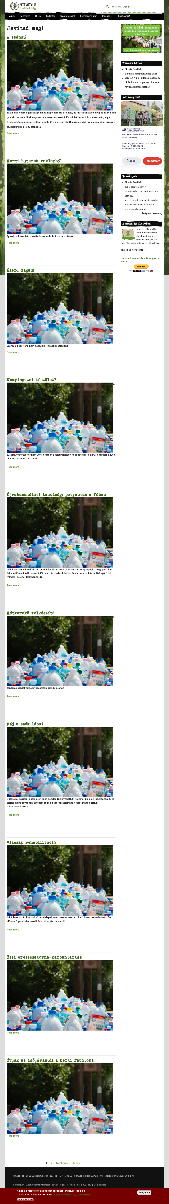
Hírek (38, 16)
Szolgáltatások (67, 16)
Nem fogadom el (25, 1199)
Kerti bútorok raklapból (34, 161)
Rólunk (11, 16)
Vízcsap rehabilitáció (31, 842)
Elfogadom (144, 1192)
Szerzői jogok (58, 1185)
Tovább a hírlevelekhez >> (133, 250)
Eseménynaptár (88, 16)
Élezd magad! (20, 270)
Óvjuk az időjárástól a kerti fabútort (50, 1060)
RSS (84, 1185)
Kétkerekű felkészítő (31, 613)
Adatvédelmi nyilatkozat (38, 1185)
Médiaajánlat (74, 1185)
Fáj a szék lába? (25, 724)
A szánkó (16, 37)
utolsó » (76, 1163)
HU (89, 1185)
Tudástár (50, 16)
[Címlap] (23, 6)
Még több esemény (152, 213)
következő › (62, 1163)
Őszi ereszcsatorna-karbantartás (44, 957)
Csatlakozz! (124, 16)
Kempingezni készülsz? (31, 379)
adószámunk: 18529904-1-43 (119, 1176)
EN (95, 1185)
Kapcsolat (25, 16)
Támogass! (107, 16)
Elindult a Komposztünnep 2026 (141, 74)
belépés (102, 1185)
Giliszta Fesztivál (133, 69)
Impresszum (18, 1185)
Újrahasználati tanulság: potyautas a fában (56, 494)
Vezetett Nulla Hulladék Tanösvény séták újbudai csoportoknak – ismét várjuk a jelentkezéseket (142, 82)
